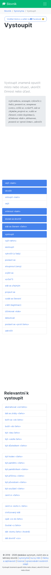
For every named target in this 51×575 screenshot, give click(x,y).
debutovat (10, 318)
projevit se (10, 292)
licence (20, 561)
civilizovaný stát (12, 512)
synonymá (24, 558)
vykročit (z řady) (12, 253)
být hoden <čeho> (14, 456)
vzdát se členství (13, 298)
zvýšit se (9, 273)
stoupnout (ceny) (13, 266)
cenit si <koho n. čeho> (16, 506)
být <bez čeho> (12, 433)
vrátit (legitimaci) (13, 305)
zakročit (9, 331)
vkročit (8, 191)
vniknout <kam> (13, 211)
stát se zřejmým (12, 286)
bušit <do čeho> (13, 426)
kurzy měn (36, 558)
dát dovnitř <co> (13, 538)
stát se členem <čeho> (16, 226)
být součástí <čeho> (15, 488)
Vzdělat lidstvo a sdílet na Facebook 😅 (25, 19)
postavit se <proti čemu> (17, 324)
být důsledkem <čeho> (16, 445)
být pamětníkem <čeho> (16, 469)
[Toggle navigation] (45, 4)
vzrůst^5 (9, 279)
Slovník (11, 4)
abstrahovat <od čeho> (16, 407)
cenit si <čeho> (12, 495)
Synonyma (19, 11)
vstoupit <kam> (12, 197)
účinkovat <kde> (13, 311)
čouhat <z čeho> (13, 525)
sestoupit (9, 247)
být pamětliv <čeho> (15, 463)
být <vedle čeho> (13, 439)
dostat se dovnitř (13, 219)
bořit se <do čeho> (14, 420)
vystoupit (9, 234)
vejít (7, 203)
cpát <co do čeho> (14, 519)
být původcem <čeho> (16, 482)
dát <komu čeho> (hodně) (17, 532)
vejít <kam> (10, 183)
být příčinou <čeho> (14, 476)
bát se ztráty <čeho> (15, 413)
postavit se (10, 260)
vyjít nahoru (10, 240)
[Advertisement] (25, 55)
